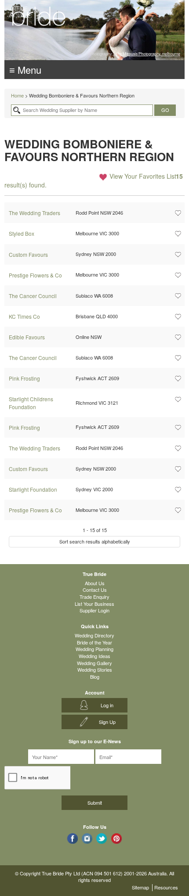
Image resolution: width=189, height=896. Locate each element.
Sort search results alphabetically (94, 541)
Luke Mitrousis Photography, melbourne (146, 53)
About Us (95, 583)
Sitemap (140, 887)
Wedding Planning (94, 648)
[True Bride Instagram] (87, 838)
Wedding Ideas (94, 655)
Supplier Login (94, 610)
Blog (94, 676)
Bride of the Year (94, 642)
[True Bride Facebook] (72, 838)
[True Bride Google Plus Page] (116, 838)
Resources (166, 887)
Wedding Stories (94, 669)
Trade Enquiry (94, 596)
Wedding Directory (94, 635)
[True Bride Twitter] (101, 838)
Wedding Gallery (94, 662)
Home (17, 95)
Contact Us (95, 589)
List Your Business (94, 603)
